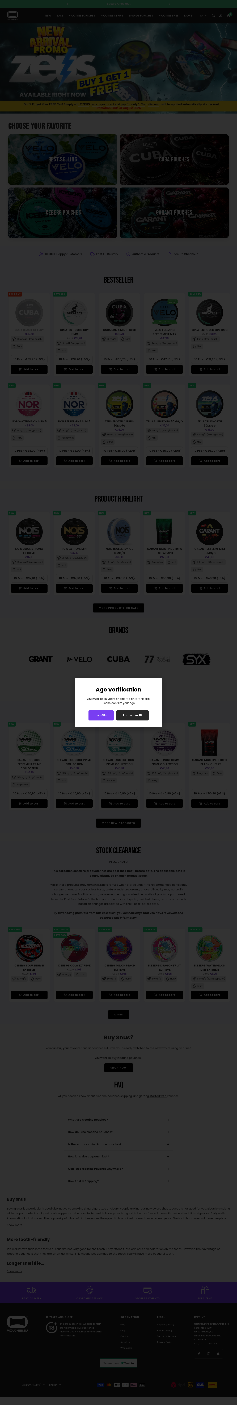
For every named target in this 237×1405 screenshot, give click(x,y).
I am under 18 (132, 715)
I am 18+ (101, 715)
